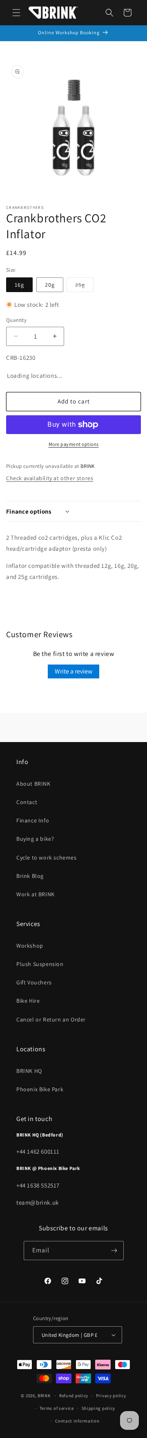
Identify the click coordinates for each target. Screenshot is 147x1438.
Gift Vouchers (34, 982)
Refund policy (73, 1395)
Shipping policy (99, 1408)
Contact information (77, 1421)
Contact (26, 802)
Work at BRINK (35, 894)
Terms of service (57, 1408)
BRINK (44, 1395)
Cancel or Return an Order (51, 1019)
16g (19, 284)
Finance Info (32, 820)
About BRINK (33, 783)
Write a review (73, 671)
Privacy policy (111, 1395)
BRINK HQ (29, 1071)
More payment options (74, 444)
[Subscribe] (114, 1250)
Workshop (29, 945)
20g (50, 284)
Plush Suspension (40, 964)
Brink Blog (30, 876)
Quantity (16, 320)
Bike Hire (28, 1000)
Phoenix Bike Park (39, 1089)
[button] (16, 13)
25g (84, 286)
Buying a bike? (35, 838)
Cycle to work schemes (46, 857)
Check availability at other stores (49, 478)
